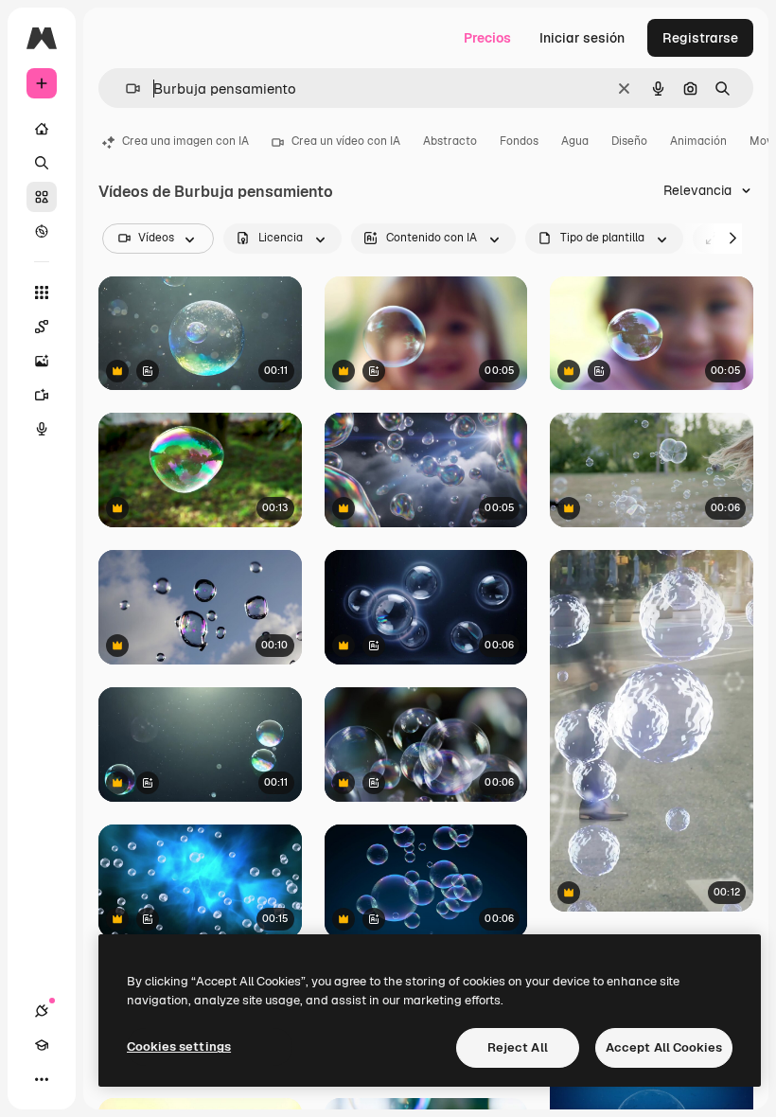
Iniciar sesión (582, 37)
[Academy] (41, 1045)
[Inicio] (41, 129)
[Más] (41, 1079)
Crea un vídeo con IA (345, 141)
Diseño (629, 141)
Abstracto (450, 141)
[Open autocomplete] (125, 88)
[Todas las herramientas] (41, 292)
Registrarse (700, 37)
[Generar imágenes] (41, 361)
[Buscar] (41, 163)
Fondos (519, 141)
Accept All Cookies (664, 1047)
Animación (698, 141)
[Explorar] (41, 231)
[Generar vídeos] (41, 395)
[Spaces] (41, 326)
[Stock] (41, 197)
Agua (575, 141)
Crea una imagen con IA (185, 141)
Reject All (517, 1047)
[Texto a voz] (41, 429)
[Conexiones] (41, 1011)
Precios (487, 37)
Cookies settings (179, 1046)
